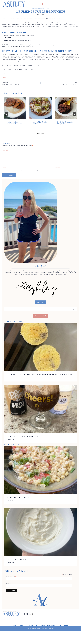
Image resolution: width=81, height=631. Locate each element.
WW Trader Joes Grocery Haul (70, 83)
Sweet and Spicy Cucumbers (10, 83)
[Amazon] (30, 614)
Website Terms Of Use (47, 625)
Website (57, 167)
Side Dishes (40, 8)
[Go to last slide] (6, 114)
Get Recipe (10, 377)
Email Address (11, 576)
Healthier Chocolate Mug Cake (65, 123)
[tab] (37, 133)
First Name (9, 583)
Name (5, 167)
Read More (10, 500)
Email (31, 167)
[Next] (74, 114)
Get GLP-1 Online (62, 625)
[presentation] (15, 108)
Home (15, 625)
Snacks (46, 8)
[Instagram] (27, 614)
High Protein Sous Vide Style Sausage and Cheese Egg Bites (39, 375)
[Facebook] (24, 614)
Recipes (34, 8)
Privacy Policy (33, 625)
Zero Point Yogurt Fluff (20, 559)
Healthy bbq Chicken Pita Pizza (40, 123)
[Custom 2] (33, 614)
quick (4, 77)
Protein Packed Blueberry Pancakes (14, 123)
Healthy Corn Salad (18, 498)
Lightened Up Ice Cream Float (23, 436)
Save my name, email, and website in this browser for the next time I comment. (23, 170)
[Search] (74, 309)
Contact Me (22, 625)
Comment (6, 150)
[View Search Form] (78, 4)
